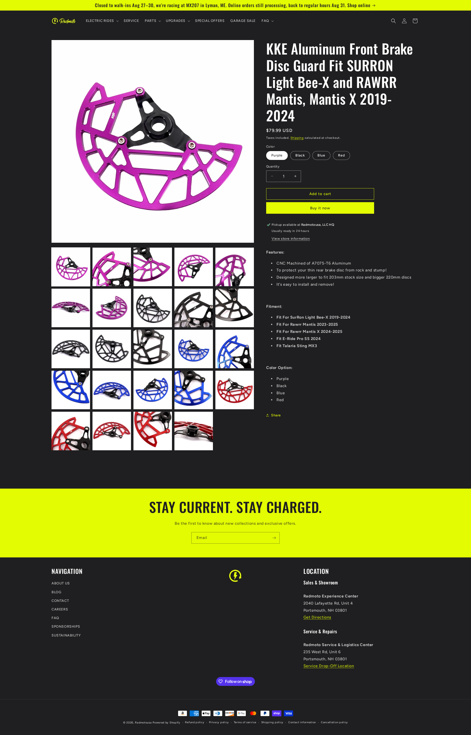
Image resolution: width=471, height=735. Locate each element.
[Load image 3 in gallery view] (152, 267)
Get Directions (317, 617)
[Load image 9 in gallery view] (193, 308)
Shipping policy (272, 722)
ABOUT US (61, 583)
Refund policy (194, 722)
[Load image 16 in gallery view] (71, 390)
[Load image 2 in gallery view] (111, 267)
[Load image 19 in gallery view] (193, 390)
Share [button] (276, 415)
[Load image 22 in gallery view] (111, 431)
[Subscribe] (274, 538)
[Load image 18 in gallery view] (152, 390)
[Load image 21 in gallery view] (71, 431)
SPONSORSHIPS (66, 627)
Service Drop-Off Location (328, 666)
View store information (291, 238)
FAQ (55, 618)
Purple (277, 155)
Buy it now (320, 208)
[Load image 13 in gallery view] (152, 349)
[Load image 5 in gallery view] (234, 267)
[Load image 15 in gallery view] (234, 349)
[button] (102, 21)
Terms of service (245, 722)
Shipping (297, 138)
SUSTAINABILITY (66, 635)
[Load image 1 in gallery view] (71, 267)
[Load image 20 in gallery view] (234, 390)
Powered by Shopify (166, 722)
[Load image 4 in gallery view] (193, 267)
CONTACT (60, 601)
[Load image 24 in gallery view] (193, 431)
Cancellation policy (334, 722)
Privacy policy (219, 722)
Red (341, 155)
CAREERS (60, 609)
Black (300, 155)
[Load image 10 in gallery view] (234, 308)
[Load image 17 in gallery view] (111, 390)
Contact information (302, 722)
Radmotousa (143, 722)
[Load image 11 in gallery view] (71, 349)
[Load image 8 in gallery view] (152, 308)
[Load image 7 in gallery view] (111, 308)
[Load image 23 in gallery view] (152, 431)
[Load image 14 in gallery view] (193, 349)
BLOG (56, 592)
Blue (321, 155)
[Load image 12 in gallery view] (111, 349)
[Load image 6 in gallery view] (71, 308)
